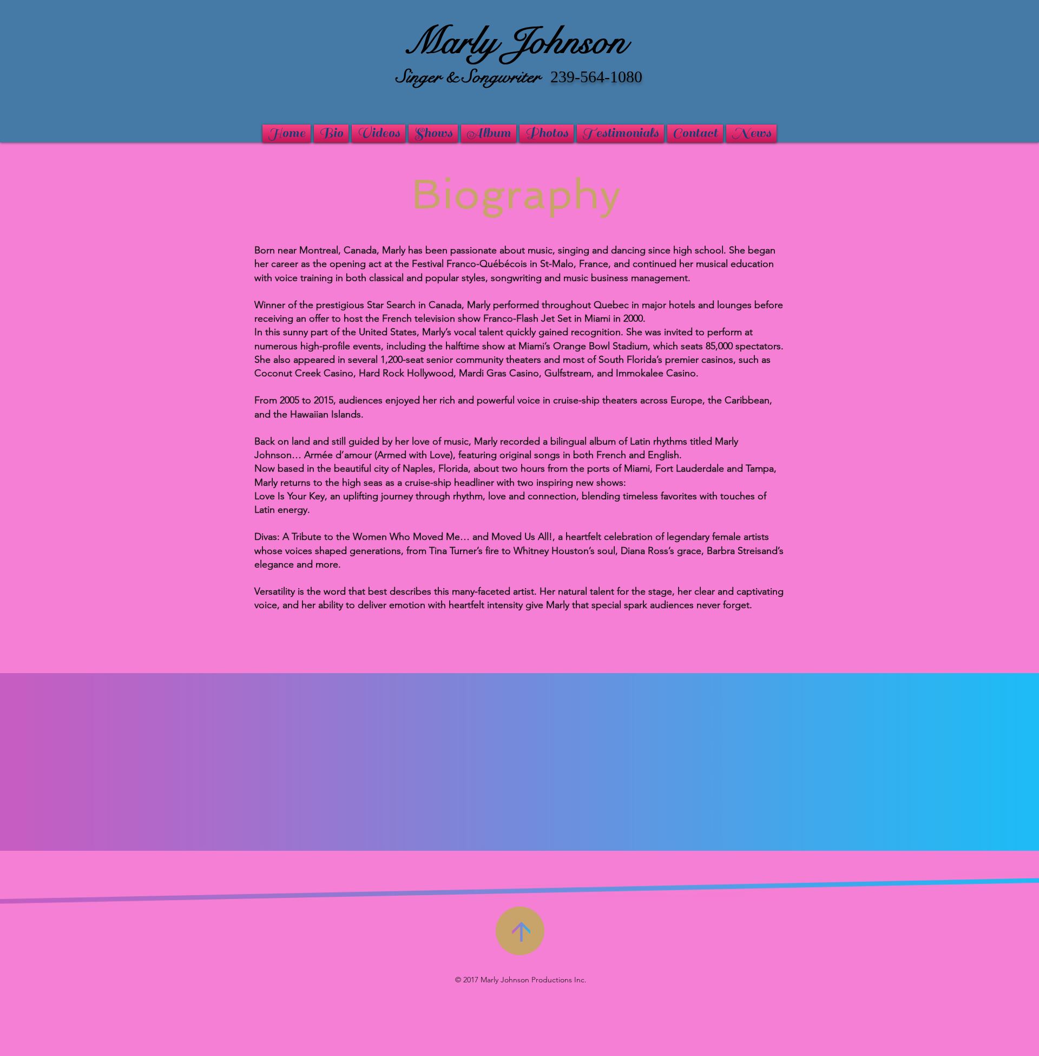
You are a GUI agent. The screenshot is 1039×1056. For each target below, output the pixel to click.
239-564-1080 (596, 77)
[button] (751, 133)
